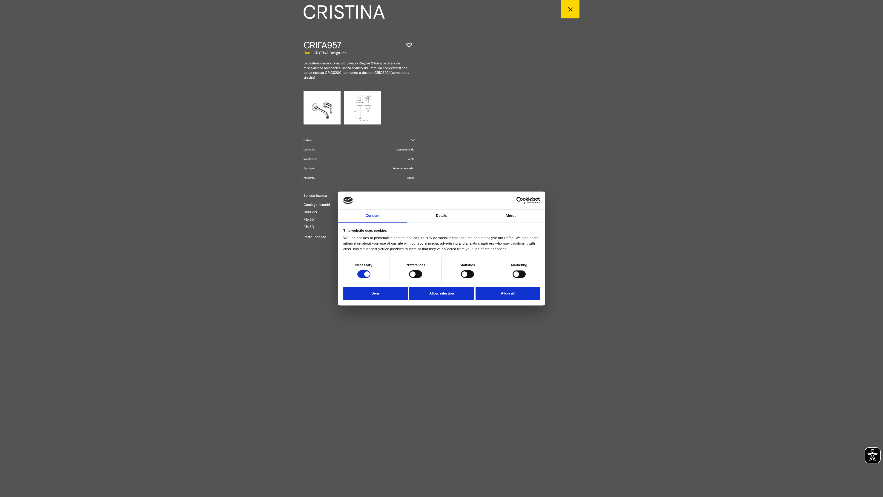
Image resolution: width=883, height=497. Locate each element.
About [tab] (510, 215)
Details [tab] (441, 215)
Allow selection (441, 293)
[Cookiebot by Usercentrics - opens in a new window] (520, 200)
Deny (375, 293)
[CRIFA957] (322, 107)
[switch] (415, 274)
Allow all (508, 293)
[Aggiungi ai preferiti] (409, 45)
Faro (307, 53)
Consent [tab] (372, 215)
